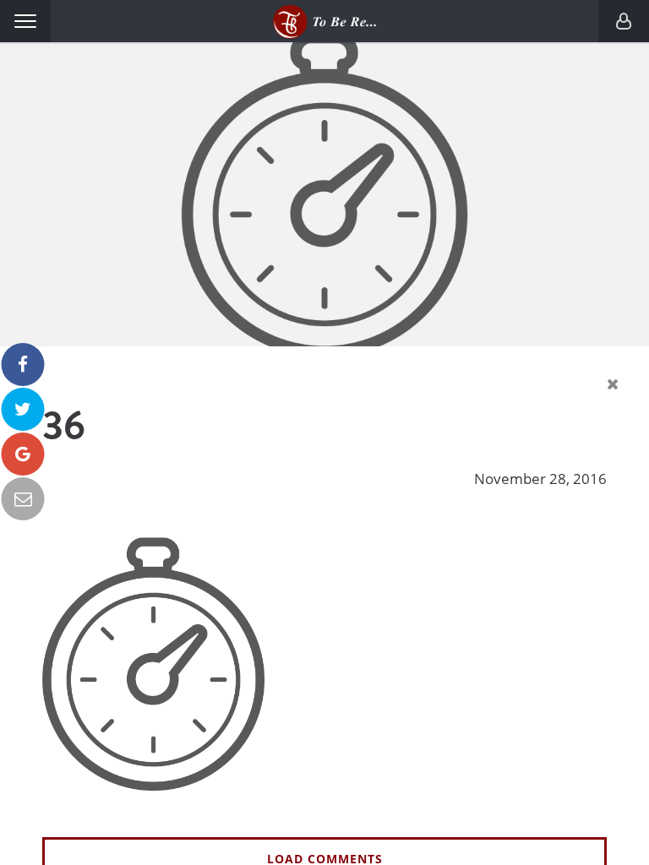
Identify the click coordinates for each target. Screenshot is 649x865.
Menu (25, 21)
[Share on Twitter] (23, 409)
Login (623, 21)
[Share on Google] (23, 454)
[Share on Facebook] (23, 364)
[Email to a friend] (23, 498)
